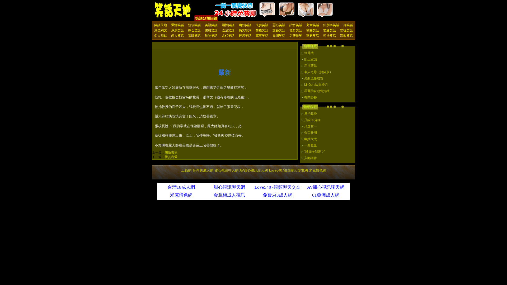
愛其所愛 (171, 157)
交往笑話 (346, 30)
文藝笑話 (279, 30)
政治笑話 (228, 30)
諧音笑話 (295, 25)
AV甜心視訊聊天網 (254, 170)
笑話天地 (160, 25)
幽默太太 (310, 139)
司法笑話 (329, 35)
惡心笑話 (279, 25)
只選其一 (310, 126)
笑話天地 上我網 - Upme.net (173, 10)
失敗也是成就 (313, 78)
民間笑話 (279, 35)
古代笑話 (228, 35)
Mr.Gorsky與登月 (316, 85)
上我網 (186, 170)
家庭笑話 (312, 35)
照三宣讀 (310, 59)
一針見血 (310, 145)
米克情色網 (317, 170)
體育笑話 (295, 30)
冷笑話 (348, 25)
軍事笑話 (262, 35)
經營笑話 (245, 35)
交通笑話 (329, 30)
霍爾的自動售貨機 (317, 91)
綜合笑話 (194, 30)
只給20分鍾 (312, 120)
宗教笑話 (346, 35)
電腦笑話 (194, 35)
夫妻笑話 (262, 25)
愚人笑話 (177, 35)
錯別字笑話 (331, 25)
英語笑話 (211, 25)
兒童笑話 (312, 25)
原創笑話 (177, 30)
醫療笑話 (262, 30)
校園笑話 (312, 30)
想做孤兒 (171, 152)
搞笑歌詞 (245, 30)
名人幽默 (160, 35)
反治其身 (310, 114)
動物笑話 (211, 35)
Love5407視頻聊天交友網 (288, 170)
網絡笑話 (211, 30)
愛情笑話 (177, 25)
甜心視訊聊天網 (226, 170)
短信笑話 (194, 25)
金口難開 (310, 133)
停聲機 (309, 53)
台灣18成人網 (203, 170)
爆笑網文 (160, 30)
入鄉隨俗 (310, 158)
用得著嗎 (310, 66)
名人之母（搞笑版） (318, 72)
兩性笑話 (228, 25)
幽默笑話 (245, 25)
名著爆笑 (295, 35)
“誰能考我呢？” (314, 152)
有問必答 (310, 97)
